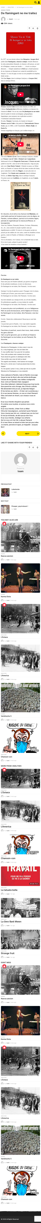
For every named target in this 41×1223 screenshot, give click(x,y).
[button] (35, 2)
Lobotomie (16, 489)
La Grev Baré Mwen (11, 921)
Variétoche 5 (6, 716)
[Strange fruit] (20, 939)
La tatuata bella (9, 890)
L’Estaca (4, 637)
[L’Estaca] (20, 618)
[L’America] (20, 658)
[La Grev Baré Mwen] (20, 908)
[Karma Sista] (20, 578)
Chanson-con (6, 757)
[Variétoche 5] (20, 697)
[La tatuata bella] (20, 876)
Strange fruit (7, 953)
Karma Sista (6, 597)
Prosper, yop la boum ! (20, 506)
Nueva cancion (7, 556)
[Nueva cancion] (20, 537)
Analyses (5, 10)
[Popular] (4, 605)
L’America (5, 676)
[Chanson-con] (20, 738)
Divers (3, 553)
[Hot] (4, 523)
